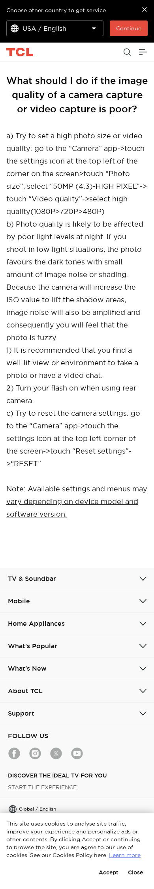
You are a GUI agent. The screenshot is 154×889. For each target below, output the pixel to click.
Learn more (125, 855)
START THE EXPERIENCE (42, 787)
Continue (128, 28)
